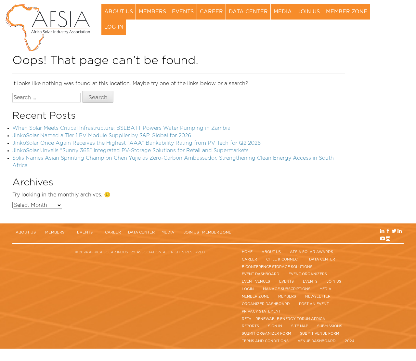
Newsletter (318, 296)
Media (283, 11)
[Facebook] (394, 16)
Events (183, 11)
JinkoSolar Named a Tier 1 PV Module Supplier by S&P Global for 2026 (101, 135)
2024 (349, 341)
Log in (114, 27)
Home (247, 252)
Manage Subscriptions (286, 289)
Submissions (329, 326)
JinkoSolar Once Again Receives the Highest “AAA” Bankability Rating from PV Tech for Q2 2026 (136, 143)
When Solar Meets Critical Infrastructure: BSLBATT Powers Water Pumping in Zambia (121, 128)
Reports (250, 326)
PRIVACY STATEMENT (261, 311)
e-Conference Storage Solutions (277, 267)
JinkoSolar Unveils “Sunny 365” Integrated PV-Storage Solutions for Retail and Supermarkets (130, 150)
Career (211, 11)
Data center (248, 11)
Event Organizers (308, 274)
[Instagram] (394, 24)
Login (248, 289)
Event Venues (256, 281)
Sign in (275, 326)
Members (152, 11)
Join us (309, 11)
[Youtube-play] (388, 24)
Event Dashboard (261, 274)
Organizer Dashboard (266, 304)
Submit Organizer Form (266, 333)
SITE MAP (299, 326)
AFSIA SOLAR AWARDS (311, 252)
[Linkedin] (388, 16)
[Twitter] (399, 16)
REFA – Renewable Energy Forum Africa (283, 319)
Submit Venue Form (319, 333)
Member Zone (346, 11)
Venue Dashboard (317, 341)
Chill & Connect (283, 259)
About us (118, 11)
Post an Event (314, 304)
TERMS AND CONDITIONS (265, 341)
